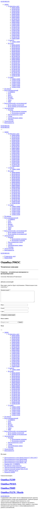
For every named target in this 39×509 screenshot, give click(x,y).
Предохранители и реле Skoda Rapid (15, 459)
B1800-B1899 (16, 74)
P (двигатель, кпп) (13, 6)
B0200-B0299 (16, 48)
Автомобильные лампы (15, 118)
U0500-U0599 (16, 87)
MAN (9, 95)
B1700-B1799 (16, 72)
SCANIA (11, 98)
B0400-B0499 (16, 51)
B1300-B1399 (16, 66)
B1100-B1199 (16, 63)
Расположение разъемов (19, 111)
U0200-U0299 (16, 82)
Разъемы (10, 110)
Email (2, 308)
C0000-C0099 (16, 42)
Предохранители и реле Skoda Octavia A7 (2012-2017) (20, 457)
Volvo (9, 100)
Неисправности (9, 122)
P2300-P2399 (16, 30)
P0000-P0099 (16, 8)
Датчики (10, 119)
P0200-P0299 (16, 11)
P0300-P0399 (16, 12)
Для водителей (9, 121)
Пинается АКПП (9, 472)
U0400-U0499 (16, 85)
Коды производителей (11, 90)
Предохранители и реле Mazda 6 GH (15, 461)
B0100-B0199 (16, 46)
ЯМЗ (9, 101)
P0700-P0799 (16, 19)
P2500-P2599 (16, 33)
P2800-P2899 (16, 38)
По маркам (7, 88)
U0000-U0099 (16, 79)
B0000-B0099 (16, 45)
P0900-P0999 (16, 22)
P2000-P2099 (16, 25)
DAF (9, 93)
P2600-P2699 (16, 35)
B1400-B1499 (16, 67)
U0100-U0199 (16, 80)
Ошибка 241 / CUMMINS (12, 464)
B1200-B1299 (16, 64)
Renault (10, 97)
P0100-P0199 (16, 9)
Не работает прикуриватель (12, 465)
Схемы (10, 116)
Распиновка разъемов (18, 113)
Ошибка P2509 (8, 479)
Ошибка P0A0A (8, 484)
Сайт (2, 311)
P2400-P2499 (16, 32)
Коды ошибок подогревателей (17, 106)
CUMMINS (11, 92)
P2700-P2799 (16, 37)
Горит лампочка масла (11, 470)
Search (20, 322)
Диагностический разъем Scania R (14, 467)
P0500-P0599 (16, 16)
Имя (2, 305)
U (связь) (11, 77)
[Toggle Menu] (1, 129)
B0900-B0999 (16, 59)
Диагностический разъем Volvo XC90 (16, 469)
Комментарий (5, 290)
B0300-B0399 (16, 50)
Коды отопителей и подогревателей (15, 103)
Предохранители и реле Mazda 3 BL (15, 462)
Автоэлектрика (9, 108)
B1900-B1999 (16, 76)
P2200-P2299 (16, 29)
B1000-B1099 (16, 61)
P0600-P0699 (16, 17)
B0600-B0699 (16, 54)
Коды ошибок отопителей (16, 105)
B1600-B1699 (16, 71)
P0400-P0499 (16, 14)
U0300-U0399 (16, 84)
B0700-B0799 (16, 56)
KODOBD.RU (5, 1)
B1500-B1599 (16, 69)
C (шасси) (11, 40)
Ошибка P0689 (8, 488)
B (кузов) (11, 43)
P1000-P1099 (16, 24)
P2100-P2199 (16, 27)
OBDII (6, 4)
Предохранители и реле (15, 114)
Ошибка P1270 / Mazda (12, 492)
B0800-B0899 (16, 58)
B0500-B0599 (16, 53)
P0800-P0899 (16, 20)
